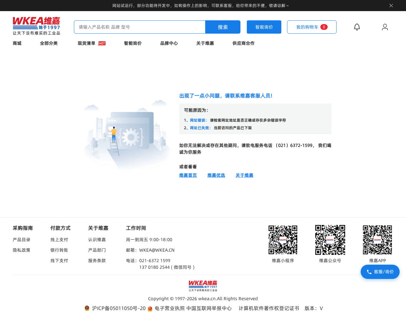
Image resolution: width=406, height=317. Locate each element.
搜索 (223, 26)
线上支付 (59, 239)
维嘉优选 (216, 175)
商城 (17, 43)
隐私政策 (21, 250)
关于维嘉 (205, 43)
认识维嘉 (97, 239)
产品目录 (21, 239)
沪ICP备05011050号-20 (118, 308)
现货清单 (86, 43)
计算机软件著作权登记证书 (269, 308)
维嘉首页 (188, 175)
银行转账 (59, 250)
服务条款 (97, 260)
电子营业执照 (169, 308)
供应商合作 (243, 43)
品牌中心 (169, 43)
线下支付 (59, 260)
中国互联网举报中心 (209, 308)
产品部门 (97, 250)
